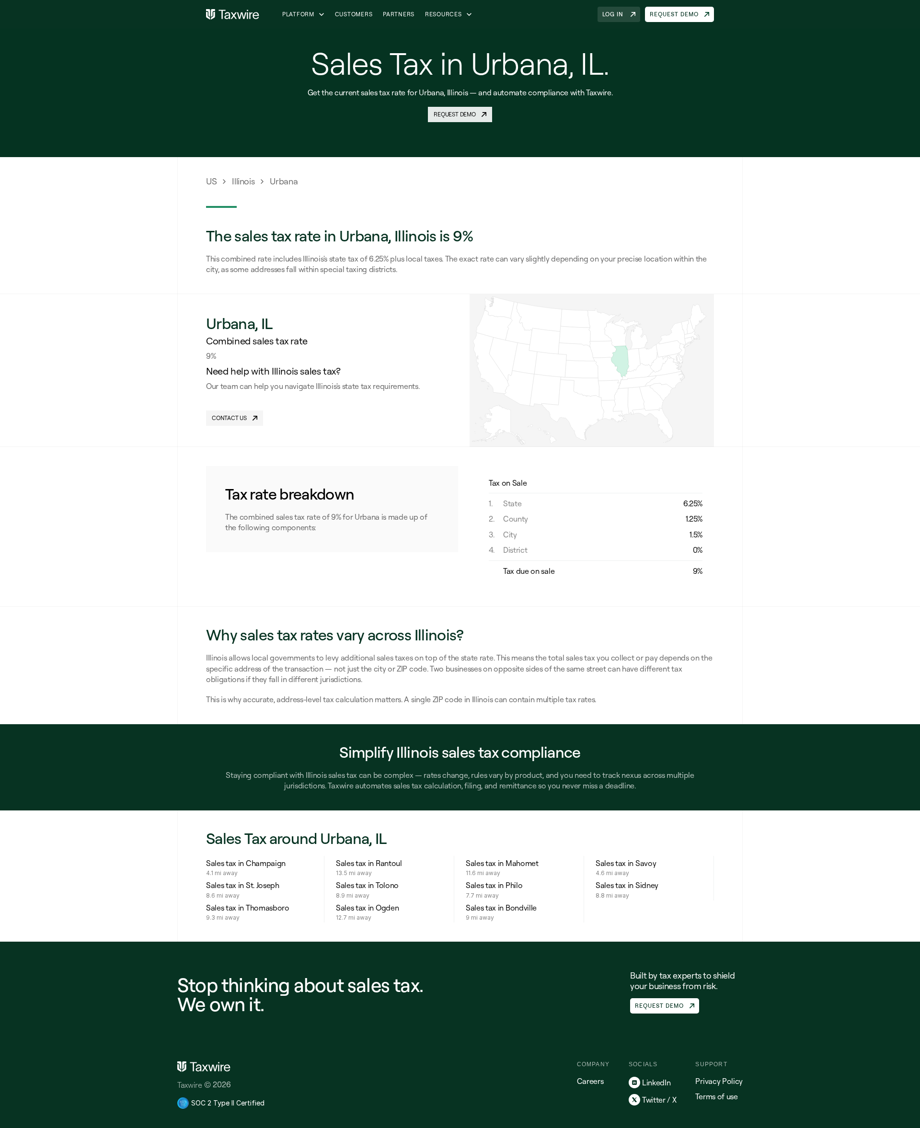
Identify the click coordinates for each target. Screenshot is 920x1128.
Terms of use (716, 1096)
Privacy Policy (719, 1081)
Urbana (284, 181)
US (211, 181)
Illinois (243, 181)
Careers (590, 1081)
